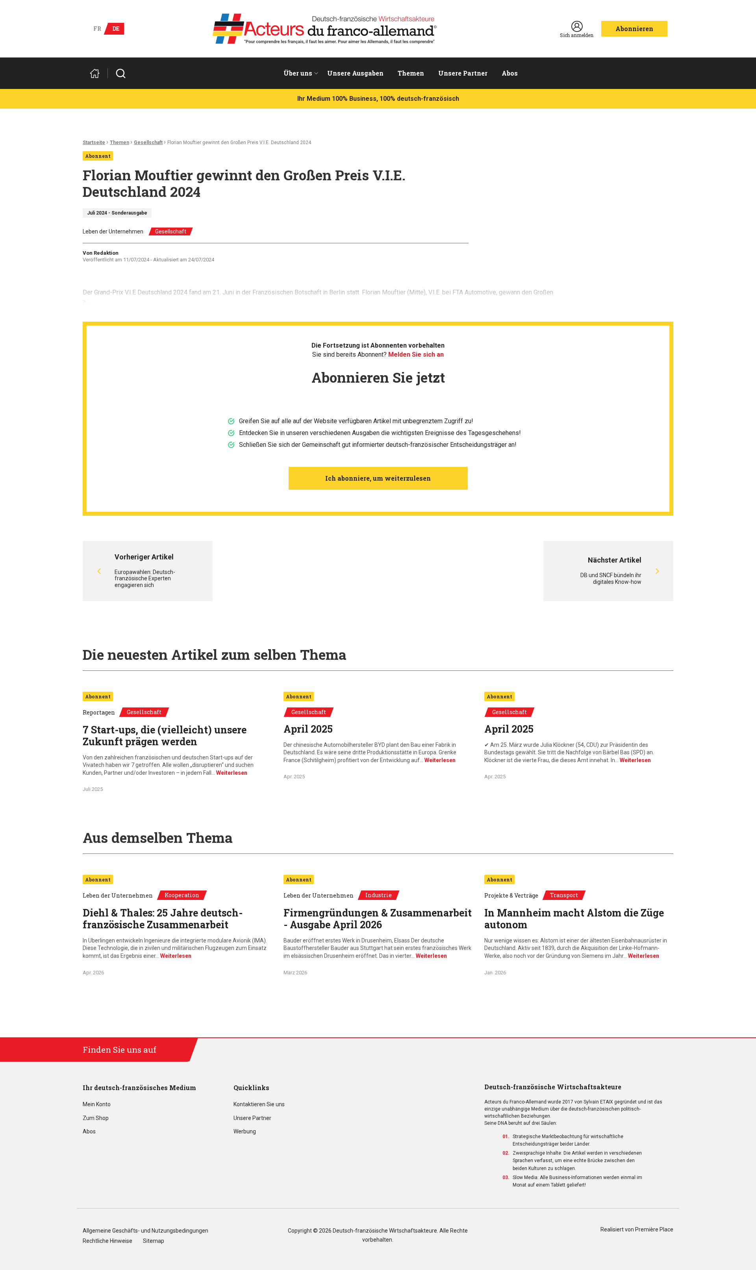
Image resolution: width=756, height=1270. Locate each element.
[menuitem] (298, 73)
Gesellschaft (148, 142)
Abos (510, 73)
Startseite (94, 142)
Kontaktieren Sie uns (259, 1104)
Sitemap (153, 1241)
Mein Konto (97, 1104)
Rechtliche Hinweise (107, 1241)
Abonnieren (634, 28)
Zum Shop (96, 1118)
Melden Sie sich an (416, 354)
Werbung (244, 1132)
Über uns (298, 73)
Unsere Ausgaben (355, 73)
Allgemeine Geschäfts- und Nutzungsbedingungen (145, 1231)
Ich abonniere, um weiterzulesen (378, 478)
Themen (411, 73)
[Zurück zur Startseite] (98, 73)
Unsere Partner (462, 73)
